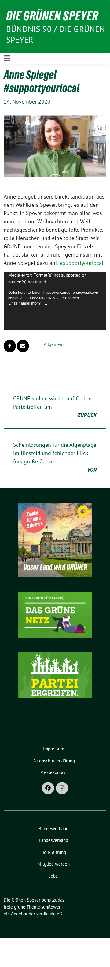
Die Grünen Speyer (52, 15)
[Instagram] (62, 788)
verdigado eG (49, 914)
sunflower (51, 907)
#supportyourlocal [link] (81, 262)
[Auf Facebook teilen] (10, 346)
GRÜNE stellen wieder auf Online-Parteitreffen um (55, 407)
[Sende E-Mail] (23, 346)
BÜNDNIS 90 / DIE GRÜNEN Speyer (55, 34)
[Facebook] (48, 788)
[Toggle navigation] (7, 58)
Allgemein (54, 344)
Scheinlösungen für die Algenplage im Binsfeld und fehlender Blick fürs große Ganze (55, 457)
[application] (55, 301)
